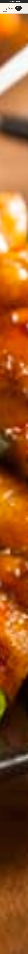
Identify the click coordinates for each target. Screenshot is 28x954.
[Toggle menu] (24, 8)
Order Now (18, 8)
